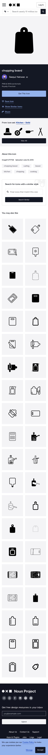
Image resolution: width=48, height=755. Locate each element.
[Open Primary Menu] (4, 5)
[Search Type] (6, 11)
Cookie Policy (28, 742)
